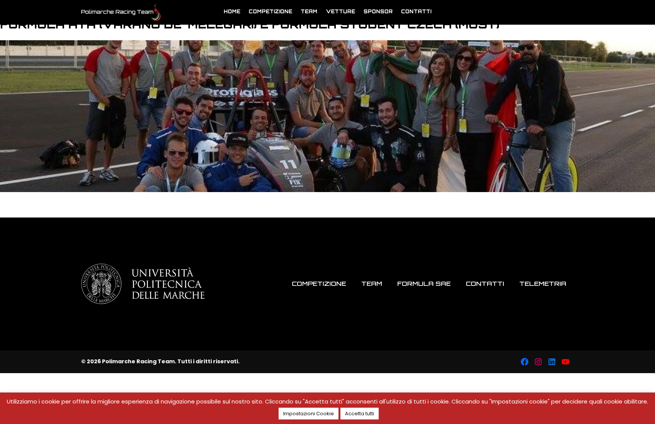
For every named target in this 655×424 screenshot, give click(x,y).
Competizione (270, 11)
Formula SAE (424, 283)
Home (232, 11)
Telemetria (542, 283)
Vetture (340, 11)
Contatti (416, 11)
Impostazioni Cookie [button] (308, 413)
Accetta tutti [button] (359, 413)
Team (309, 11)
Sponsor (378, 11)
